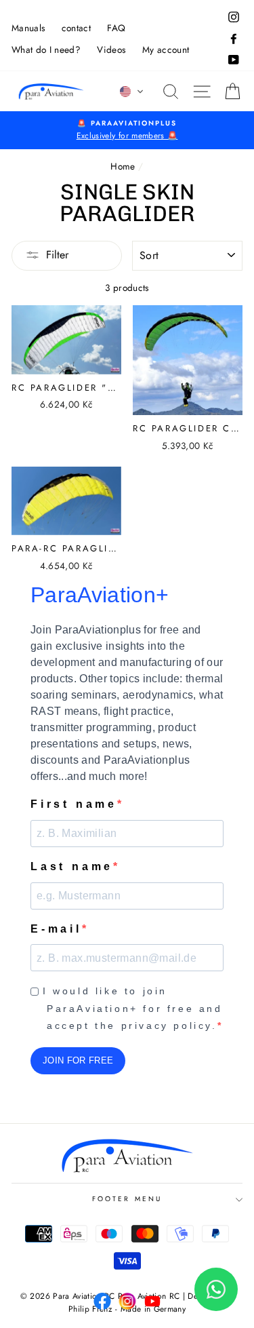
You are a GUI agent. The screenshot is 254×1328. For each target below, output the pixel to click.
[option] (127, 130)
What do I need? (46, 49)
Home (122, 166)
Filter (57, 254)
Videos (111, 49)
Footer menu (127, 1199)
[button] (132, 91)
